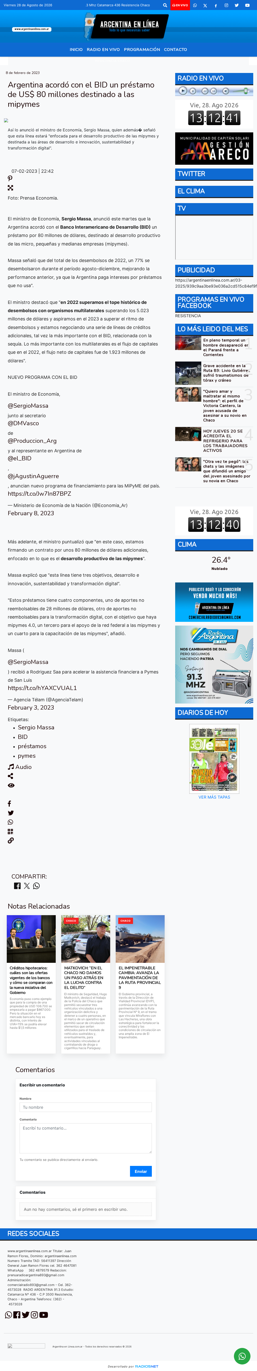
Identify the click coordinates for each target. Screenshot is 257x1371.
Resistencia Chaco (112, 61)
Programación (142, 49)
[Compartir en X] (27, 886)
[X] (205, 5)
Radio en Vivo (103, 49)
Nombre (25, 1098)
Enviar (141, 1171)
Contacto (175, 49)
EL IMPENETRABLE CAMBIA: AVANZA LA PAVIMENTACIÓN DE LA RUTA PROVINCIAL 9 (140, 978)
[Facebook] (215, 5)
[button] (165, 5)
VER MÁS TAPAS (214, 797)
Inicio (76, 49)
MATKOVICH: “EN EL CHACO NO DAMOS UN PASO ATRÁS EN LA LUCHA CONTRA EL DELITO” (83, 978)
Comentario (28, 1119)
